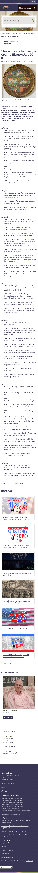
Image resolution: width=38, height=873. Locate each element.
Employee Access (7, 843)
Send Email (8, 717)
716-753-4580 (18, 806)
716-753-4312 (18, 802)
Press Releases (21, 483)
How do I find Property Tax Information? (14, 831)
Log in (33, 1)
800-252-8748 (25, 810)
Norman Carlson (10, 711)
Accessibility (5, 854)
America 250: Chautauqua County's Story (16, 629)
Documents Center (7, 850)
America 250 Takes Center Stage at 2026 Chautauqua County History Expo (16, 656)
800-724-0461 (16, 808)
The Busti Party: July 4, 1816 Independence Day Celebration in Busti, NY (17, 602)
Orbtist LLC (29, 861)
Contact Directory (9, 672)
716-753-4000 (10, 783)
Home (3, 34)
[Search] (32, 20)
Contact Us (4, 787)
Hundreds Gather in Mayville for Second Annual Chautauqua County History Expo (16, 518)
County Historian (11, 34)
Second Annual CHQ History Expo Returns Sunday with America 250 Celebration (16, 546)
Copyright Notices (7, 857)
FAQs (4, 818)
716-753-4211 (18, 800)
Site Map (4, 846)
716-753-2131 (19, 804)
